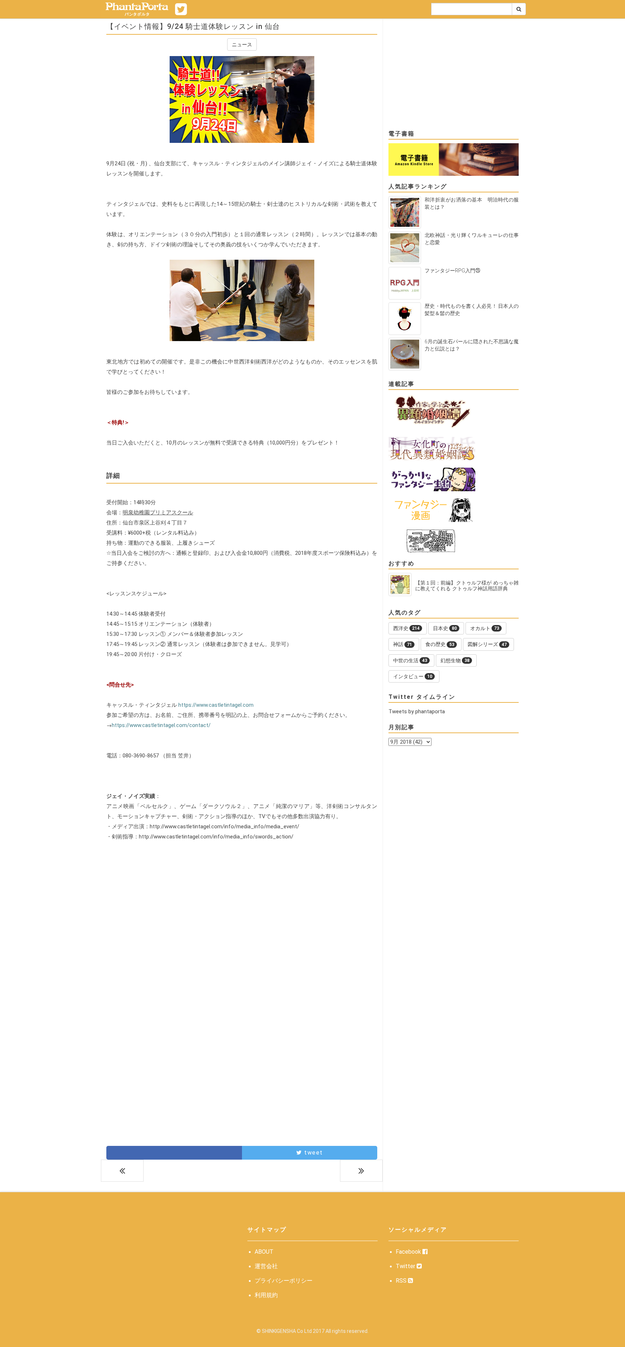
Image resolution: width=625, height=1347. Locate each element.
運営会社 (266, 1266)
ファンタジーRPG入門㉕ (452, 270)
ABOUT (264, 1251)
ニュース (242, 44)
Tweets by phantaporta (416, 711)
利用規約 (266, 1295)
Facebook (409, 1251)
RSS (402, 1280)
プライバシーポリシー (283, 1280)
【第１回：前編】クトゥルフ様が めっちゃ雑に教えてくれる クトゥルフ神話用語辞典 (467, 585)
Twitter (406, 1266)
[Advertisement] (241, 922)
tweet (312, 1152)
